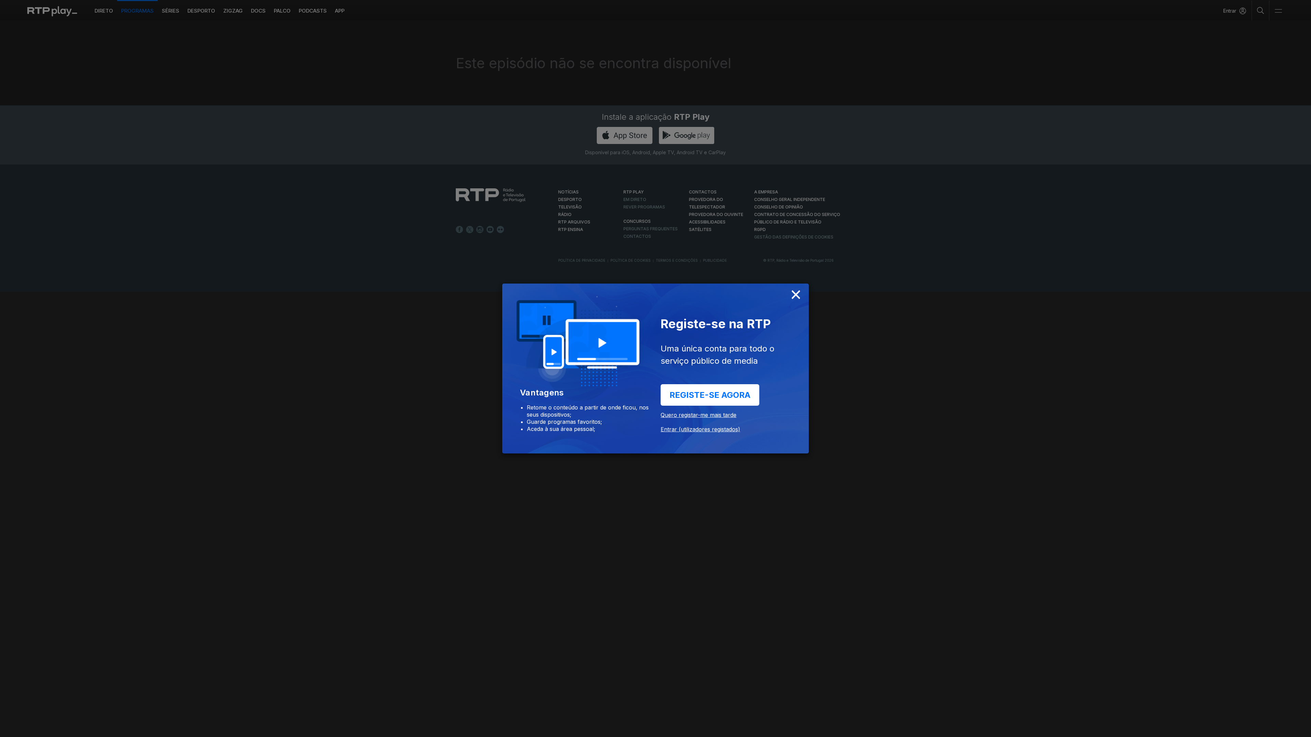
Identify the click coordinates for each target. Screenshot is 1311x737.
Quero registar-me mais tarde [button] (698, 414)
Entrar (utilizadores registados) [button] (700, 429)
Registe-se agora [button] (709, 395)
